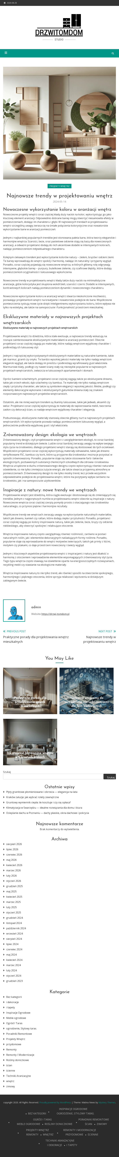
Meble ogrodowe (16, 1018)
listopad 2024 (14, 923)
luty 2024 (11, 970)
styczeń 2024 (13, 975)
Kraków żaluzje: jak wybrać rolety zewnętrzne (32, 797)
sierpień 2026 (14, 844)
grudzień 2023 (14, 981)
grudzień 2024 (14, 917)
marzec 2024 (13, 965)
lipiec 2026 (12, 849)
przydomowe (13, 1044)
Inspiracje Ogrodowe (18, 1012)
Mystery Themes (107, 1102)
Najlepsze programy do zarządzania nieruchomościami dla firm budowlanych (86, 702)
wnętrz (10, 1081)
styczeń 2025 (13, 912)
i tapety (10, 1007)
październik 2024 (16, 928)
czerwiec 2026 (14, 854)
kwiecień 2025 (14, 896)
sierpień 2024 (14, 939)
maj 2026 (11, 860)
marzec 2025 (13, 902)
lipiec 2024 (12, 944)
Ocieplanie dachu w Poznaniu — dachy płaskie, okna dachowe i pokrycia (47, 813)
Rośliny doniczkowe (17, 1060)
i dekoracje (12, 1002)
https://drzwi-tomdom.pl (55, 614)
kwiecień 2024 (14, 960)
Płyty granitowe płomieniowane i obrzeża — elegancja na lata (41, 792)
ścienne (10, 1070)
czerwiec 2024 (14, 949)
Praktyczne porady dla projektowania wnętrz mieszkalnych (30, 702)
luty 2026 (11, 875)
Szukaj (7, 772)
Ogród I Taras (14, 1023)
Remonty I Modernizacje (20, 1055)
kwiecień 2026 (14, 865)
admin (36, 607)
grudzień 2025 (14, 886)
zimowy (10, 1086)
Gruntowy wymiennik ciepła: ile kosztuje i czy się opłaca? (38, 802)
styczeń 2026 (13, 881)
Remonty (11, 1049)
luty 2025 (11, 907)
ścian (9, 1065)
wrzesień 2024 (14, 933)
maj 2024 (11, 954)
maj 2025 (11, 891)
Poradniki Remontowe (19, 1033)
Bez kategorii (14, 997)
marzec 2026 (13, 870)
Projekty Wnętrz (59, 186)
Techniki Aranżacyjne (18, 1076)
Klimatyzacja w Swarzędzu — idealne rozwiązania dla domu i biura (44, 807)
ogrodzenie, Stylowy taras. (21, 1028)
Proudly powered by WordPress (55, 1102)
